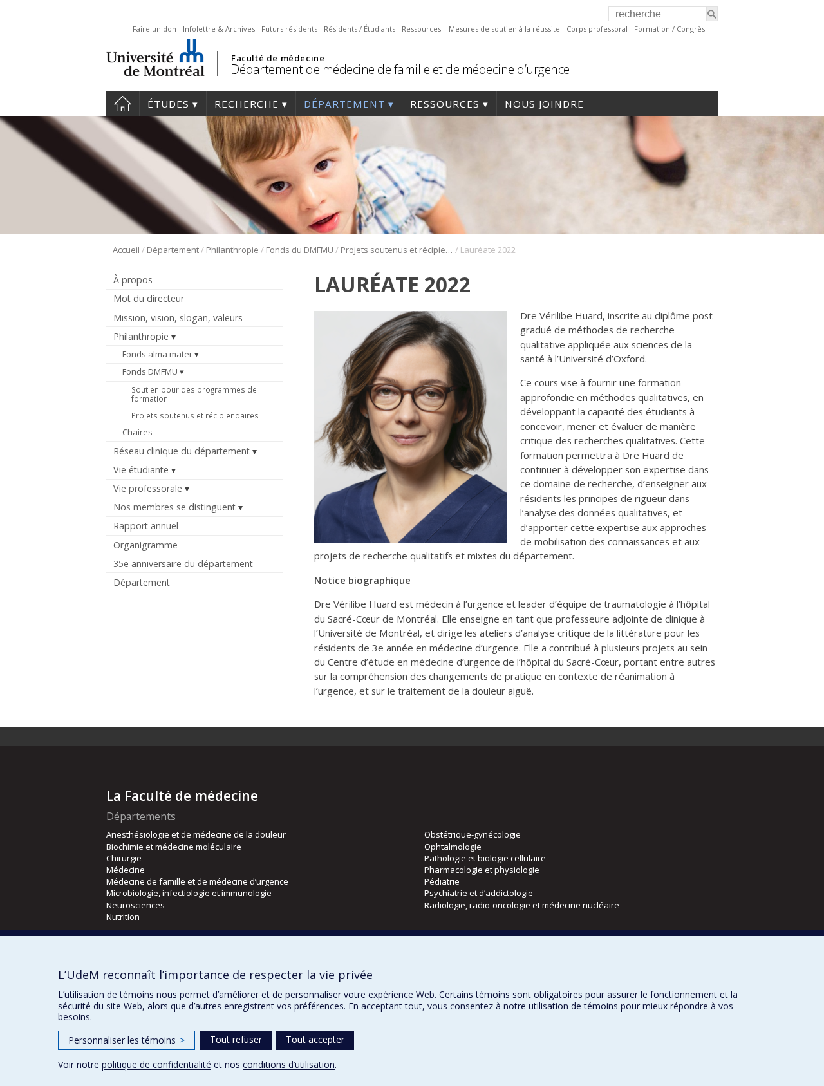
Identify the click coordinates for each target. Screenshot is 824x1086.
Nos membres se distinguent (174, 507)
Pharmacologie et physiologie (481, 869)
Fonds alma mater (157, 354)
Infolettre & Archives (219, 28)
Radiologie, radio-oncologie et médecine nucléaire (521, 905)
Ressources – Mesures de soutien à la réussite (481, 28)
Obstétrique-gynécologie (472, 834)
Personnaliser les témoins (126, 1040)
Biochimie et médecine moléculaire (173, 846)
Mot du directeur (148, 298)
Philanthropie (232, 250)
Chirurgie (124, 858)
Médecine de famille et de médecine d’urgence (197, 881)
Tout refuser (236, 1039)
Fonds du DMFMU (299, 250)
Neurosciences (135, 905)
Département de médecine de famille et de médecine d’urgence (400, 69)
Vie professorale (147, 488)
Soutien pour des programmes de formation (194, 394)
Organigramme (145, 545)
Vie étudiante (141, 469)
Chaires (137, 432)
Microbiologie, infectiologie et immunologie (189, 893)
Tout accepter (315, 1039)
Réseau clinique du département (181, 451)
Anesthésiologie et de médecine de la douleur (196, 834)
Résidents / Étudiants (359, 28)
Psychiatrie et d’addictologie (478, 893)
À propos (133, 280)
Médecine (125, 869)
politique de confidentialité (156, 1064)
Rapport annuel (145, 526)
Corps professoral (597, 28)
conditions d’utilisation (289, 1064)
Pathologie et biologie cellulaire (485, 858)
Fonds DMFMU (150, 371)
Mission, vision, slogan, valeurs (178, 318)
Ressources (445, 103)
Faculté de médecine (277, 58)
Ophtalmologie (453, 846)
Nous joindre (544, 103)
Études (168, 103)
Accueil (122, 103)
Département (344, 103)
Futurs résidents (289, 28)
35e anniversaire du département (183, 563)
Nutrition (123, 916)
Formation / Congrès (669, 28)
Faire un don (154, 28)
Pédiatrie (442, 881)
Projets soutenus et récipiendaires (397, 250)
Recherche (246, 103)
